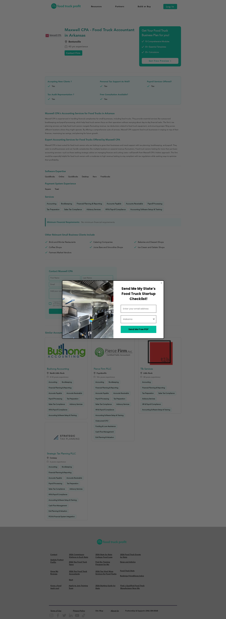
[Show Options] (153, 319)
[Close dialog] (161, 282)
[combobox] (137, 319)
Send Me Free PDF (138, 329)
